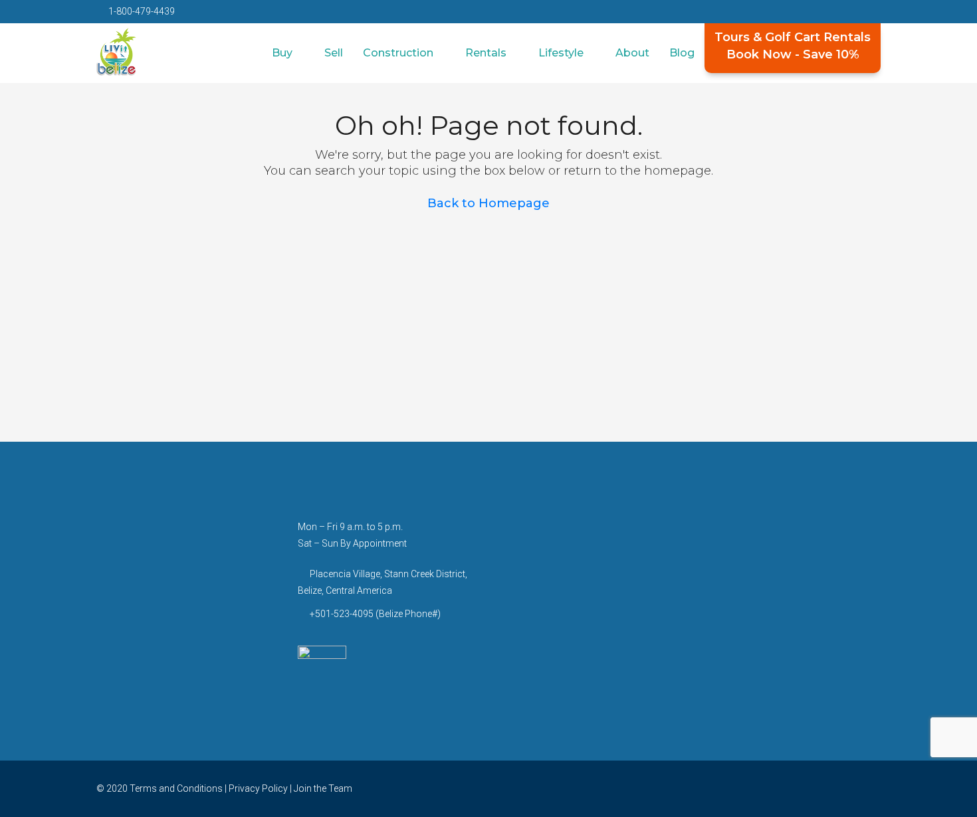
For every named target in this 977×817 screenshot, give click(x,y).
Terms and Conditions (176, 788)
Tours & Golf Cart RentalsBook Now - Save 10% (792, 46)
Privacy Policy (258, 788)
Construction (398, 52)
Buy (282, 52)
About (632, 52)
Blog (682, 52)
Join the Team (323, 788)
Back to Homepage (488, 203)
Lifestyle (561, 52)
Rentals (485, 52)
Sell (333, 52)
